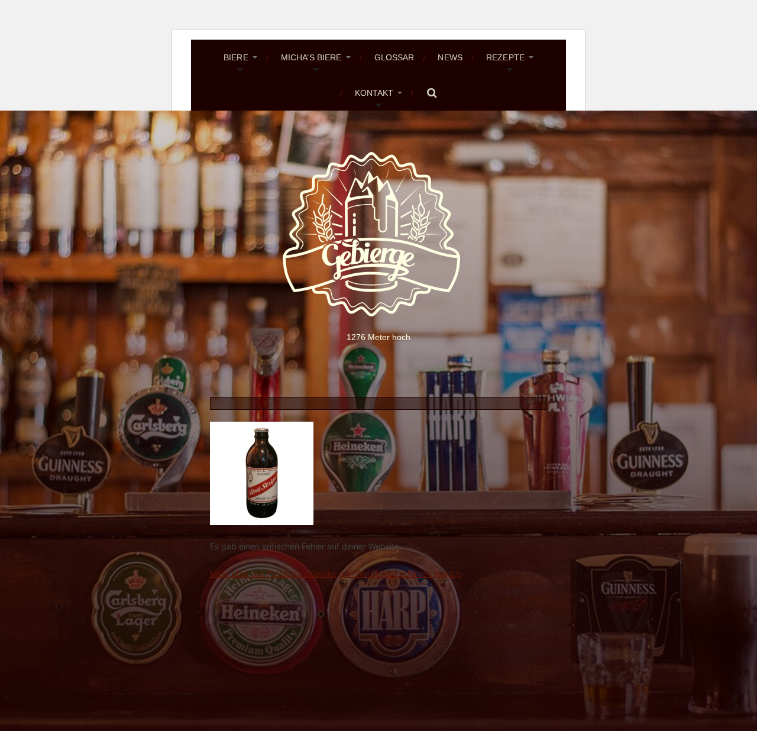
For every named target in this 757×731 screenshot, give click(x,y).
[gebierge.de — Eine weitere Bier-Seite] (379, 234)
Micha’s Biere (311, 57)
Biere (236, 57)
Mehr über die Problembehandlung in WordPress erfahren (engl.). (335, 573)
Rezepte (505, 57)
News (450, 57)
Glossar (394, 57)
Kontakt (374, 93)
